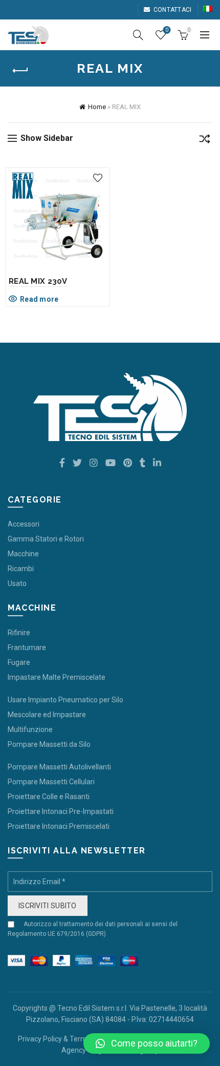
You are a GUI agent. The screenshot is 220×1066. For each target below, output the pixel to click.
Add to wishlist (97, 178)
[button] (146, 1043)
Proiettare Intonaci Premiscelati (58, 826)
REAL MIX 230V (38, 281)
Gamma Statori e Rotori (46, 539)
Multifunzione (30, 729)
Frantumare (27, 647)
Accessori (23, 524)
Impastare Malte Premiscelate (56, 677)
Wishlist (166, 30)
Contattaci (172, 9)
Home (97, 107)
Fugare (19, 662)
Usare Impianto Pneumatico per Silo (65, 700)
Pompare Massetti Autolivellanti (59, 767)
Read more (39, 299)
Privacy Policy (40, 1039)
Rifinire (19, 633)
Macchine (23, 554)
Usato (17, 583)
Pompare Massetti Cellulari (51, 782)
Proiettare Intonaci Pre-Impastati (61, 811)
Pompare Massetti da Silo (49, 744)
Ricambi (21, 569)
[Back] (20, 70)
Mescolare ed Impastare (47, 714)
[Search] (138, 35)
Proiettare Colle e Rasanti (49, 796)
